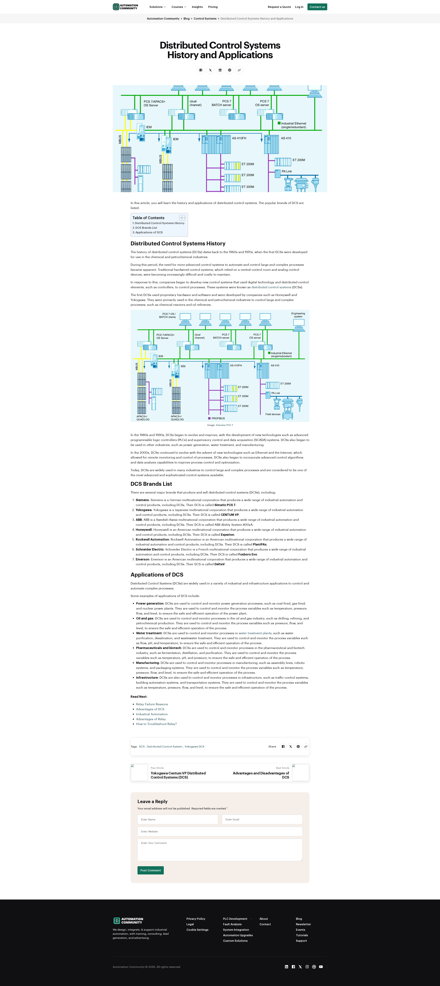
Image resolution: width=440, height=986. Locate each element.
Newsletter (303, 924)
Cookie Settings (197, 929)
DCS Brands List (146, 227)
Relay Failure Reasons (152, 704)
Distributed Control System (164, 746)
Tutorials (302, 935)
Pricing (213, 6)
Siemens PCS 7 (224, 425)
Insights (197, 6)
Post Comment (150, 870)
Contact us (317, 6)
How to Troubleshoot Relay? (156, 724)
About (264, 918)
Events (300, 929)
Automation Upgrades (238, 935)
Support (301, 940)
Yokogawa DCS (194, 746)
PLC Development (235, 918)
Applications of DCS (149, 232)
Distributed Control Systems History (159, 223)
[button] (279, 6)
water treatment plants (255, 633)
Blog (299, 918)
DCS (142, 746)
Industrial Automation (152, 714)
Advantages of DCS (150, 709)
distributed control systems (271, 287)
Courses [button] (177, 6)
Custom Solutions (235, 940)
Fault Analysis (232, 924)
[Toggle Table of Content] (180, 218)
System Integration (236, 929)
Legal (190, 924)
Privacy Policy (195, 918)
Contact (265, 924)
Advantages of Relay (151, 719)
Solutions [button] (156, 6)
